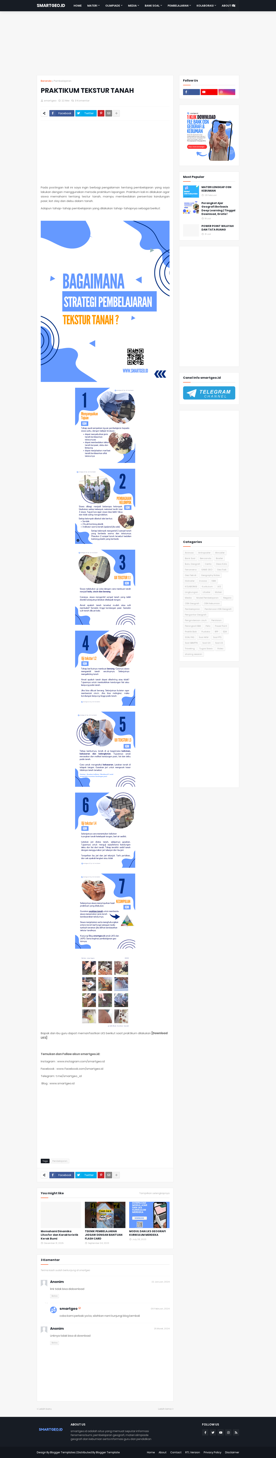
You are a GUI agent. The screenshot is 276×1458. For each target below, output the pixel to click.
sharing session (193, 654)
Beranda (46, 81)
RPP (216, 631)
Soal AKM (203, 637)
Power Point (221, 625)
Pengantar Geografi (195, 614)
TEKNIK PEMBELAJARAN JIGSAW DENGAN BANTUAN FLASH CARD (103, 1235)
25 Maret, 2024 (162, 1328)
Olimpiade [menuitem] (112, 6)
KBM (214, 580)
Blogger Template (108, 1452)
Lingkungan (191, 592)
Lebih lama (165, 1409)
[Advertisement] (138, 43)
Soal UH (206, 642)
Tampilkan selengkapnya (154, 1193)
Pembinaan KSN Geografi (218, 609)
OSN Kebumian (212, 603)
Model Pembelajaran (207, 597)
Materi (218, 592)
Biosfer (219, 558)
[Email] (108, 113)
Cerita (208, 563)
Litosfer (206, 592)
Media (188, 597)
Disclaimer (232, 1452)
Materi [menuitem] (92, 6)
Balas (54, 1295)
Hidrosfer (190, 580)
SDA (225, 631)
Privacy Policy (212, 1452)
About (163, 1452)
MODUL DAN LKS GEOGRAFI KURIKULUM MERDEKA (147, 1233)
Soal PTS (217, 637)
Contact (176, 1452)
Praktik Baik (191, 631)
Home (151, 1452)
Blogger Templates (62, 1452)
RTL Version (192, 1452)
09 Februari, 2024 (160, 1308)
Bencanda (205, 558)
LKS (219, 586)
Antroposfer (204, 552)
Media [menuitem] (132, 6)
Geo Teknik (190, 575)
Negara (227, 597)
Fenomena (191, 569)
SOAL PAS (189, 637)
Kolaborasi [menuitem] (205, 6)
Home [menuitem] (78, 6)
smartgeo (69, 1308)
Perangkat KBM (193, 625)
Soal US (219, 642)
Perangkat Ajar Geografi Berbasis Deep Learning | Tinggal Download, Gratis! (218, 208)
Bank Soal (190, 558)
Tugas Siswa (206, 648)
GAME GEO (206, 569)
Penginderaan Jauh (196, 620)
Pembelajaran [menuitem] (178, 6)
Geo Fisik (221, 569)
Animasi (189, 552)
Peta (208, 625)
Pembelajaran (62, 81)
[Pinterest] (101, 113)
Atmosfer (220, 552)
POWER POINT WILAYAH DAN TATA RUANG (217, 228)
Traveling (190, 648)
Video (220, 648)
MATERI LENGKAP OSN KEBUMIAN (216, 189)
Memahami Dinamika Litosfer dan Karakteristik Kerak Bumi (59, 1235)
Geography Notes (210, 575)
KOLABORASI (191, 586)
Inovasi (203, 580)
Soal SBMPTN (191, 642)
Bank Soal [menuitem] (152, 6)
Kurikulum (207, 586)
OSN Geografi (192, 603)
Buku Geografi (192, 563)
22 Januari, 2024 (161, 1281)
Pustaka (205, 631)
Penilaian (216, 620)
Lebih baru (45, 1409)
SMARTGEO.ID (51, 5)
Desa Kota (221, 563)
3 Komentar (82, 100)
